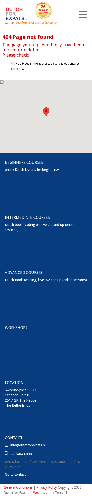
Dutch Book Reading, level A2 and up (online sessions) (46, 280)
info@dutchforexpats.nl (27, 445)
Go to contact (15, 474)
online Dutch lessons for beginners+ (32, 170)
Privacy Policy (46, 487)
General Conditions (18, 487)
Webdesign (41, 493)
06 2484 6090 (20, 454)
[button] (46, 112)
